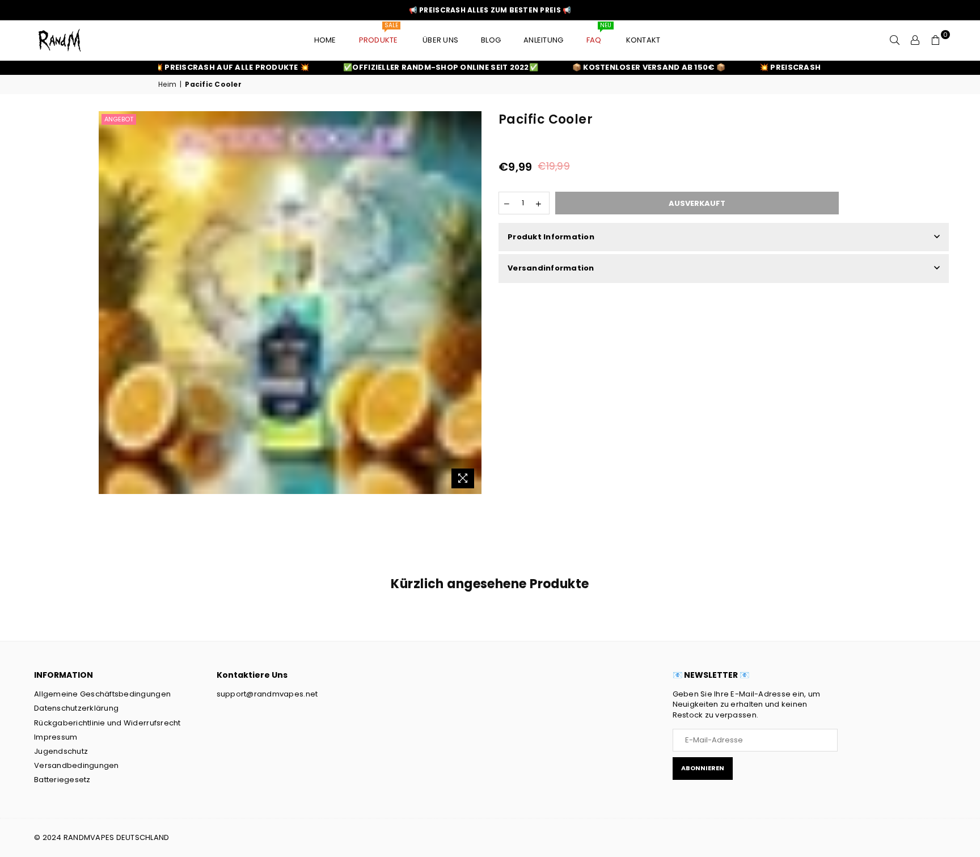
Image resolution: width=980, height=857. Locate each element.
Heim (167, 84)
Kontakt (643, 40)
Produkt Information (551, 236)
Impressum (55, 737)
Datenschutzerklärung (76, 708)
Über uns (440, 40)
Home (325, 40)
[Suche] (895, 40)
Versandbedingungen (76, 765)
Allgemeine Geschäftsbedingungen (102, 694)
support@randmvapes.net (267, 694)
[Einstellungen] (915, 40)
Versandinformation (551, 268)
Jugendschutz (61, 751)
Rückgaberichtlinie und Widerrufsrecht (107, 722)
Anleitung (543, 40)
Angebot (118, 119)
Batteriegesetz (62, 779)
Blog (491, 40)
